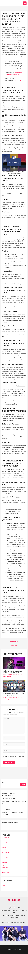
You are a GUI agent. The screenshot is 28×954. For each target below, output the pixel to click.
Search (3, 782)
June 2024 (4, 862)
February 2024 (5, 870)
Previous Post (14, 641)
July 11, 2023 (18, 80)
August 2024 (5, 857)
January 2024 (5, 872)
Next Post (14, 645)
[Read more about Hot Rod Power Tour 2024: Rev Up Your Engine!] (14, 686)
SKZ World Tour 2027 (7, 795)
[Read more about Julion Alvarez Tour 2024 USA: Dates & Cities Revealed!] (14, 663)
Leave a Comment (7, 674)
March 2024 (5, 867)
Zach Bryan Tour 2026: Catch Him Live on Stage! (14, 922)
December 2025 (6, 837)
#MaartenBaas (18, 73)
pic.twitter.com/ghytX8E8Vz (12, 74)
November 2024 (6, 850)
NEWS (3, 885)
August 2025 (5, 842)
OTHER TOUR (16, 674)
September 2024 (6, 855)
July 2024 (4, 860)
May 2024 (4, 865)
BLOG (3, 883)
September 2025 (6, 840)
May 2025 (4, 847)
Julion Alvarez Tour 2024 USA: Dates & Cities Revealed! (13, 671)
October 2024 (5, 852)
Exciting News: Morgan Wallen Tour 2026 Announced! (14, 920)
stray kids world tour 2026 (8, 798)
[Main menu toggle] (25, 3)
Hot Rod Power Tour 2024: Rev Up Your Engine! (13, 694)
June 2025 (4, 845)
